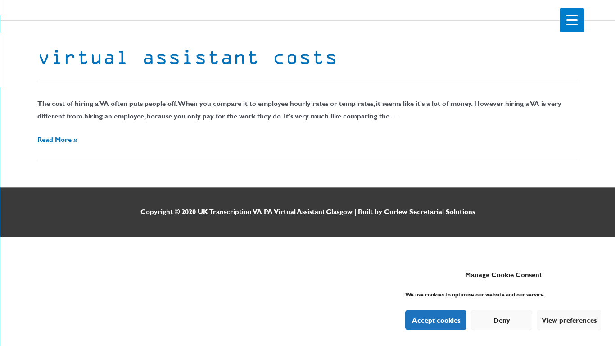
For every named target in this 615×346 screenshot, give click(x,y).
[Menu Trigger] (572, 20)
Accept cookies (436, 320)
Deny (501, 320)
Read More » (57, 140)
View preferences (569, 320)
